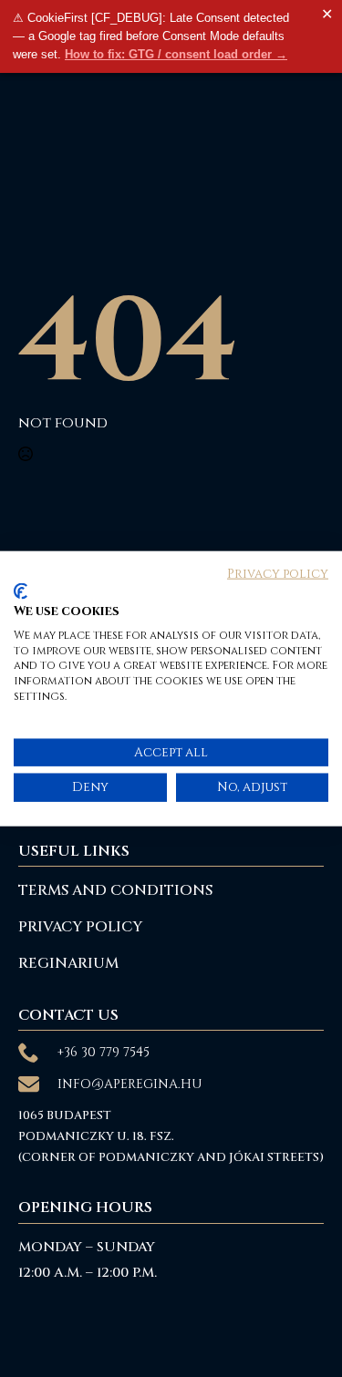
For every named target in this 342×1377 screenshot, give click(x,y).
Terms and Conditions (115, 890)
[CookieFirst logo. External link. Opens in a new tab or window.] (20, 591)
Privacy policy (277, 573)
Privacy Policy (80, 927)
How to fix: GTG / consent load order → (176, 54)
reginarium (68, 963)
